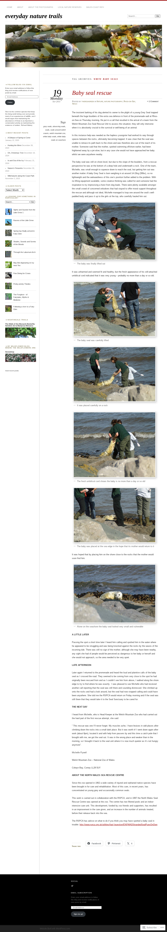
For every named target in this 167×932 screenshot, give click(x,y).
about (20, 7)
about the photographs (40, 7)
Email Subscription (81, 893)
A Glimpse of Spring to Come (19, 138)
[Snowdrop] (20, 361)
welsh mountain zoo (57, 133)
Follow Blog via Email (20, 84)
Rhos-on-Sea (129, 101)
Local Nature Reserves (69, 7)
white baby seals (49, 137)
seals (47, 130)
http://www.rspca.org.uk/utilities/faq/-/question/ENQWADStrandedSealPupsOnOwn (118, 824)
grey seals (47, 126)
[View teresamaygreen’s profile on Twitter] (72, 886)
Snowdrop (9, 352)
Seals (74, 104)
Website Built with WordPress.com (55, 928)
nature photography (113, 101)
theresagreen (88, 101)
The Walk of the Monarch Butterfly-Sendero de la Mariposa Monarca (20, 325)
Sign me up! (78, 914)
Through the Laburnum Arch (24, 252)
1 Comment (154, 101)
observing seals (59, 126)
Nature (100, 101)
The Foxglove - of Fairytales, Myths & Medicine (21, 297)
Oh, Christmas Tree (15, 153)
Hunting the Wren (14, 145)
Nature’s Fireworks (15, 168)
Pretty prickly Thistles (21, 284)
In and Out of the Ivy (16, 160)
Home (9, 7)
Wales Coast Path (95, 7)
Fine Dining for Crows (21, 273)
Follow (10, 102)
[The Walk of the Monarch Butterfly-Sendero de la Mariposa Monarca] (20, 337)
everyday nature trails (33, 15)
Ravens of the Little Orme (23, 220)
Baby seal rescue (92, 92)
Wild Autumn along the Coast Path (21, 176)
